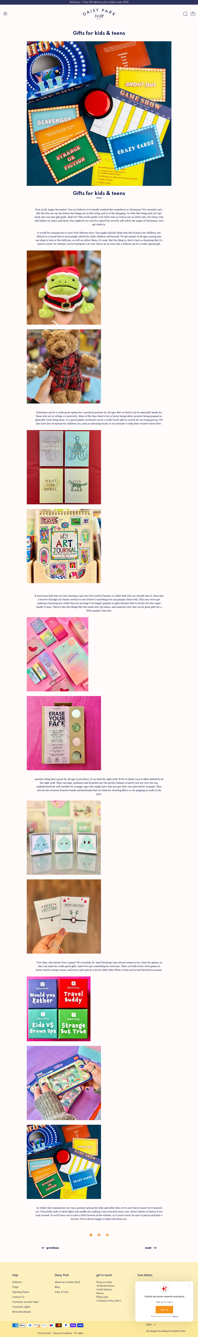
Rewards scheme (21, 1311)
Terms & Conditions (62, 1333)
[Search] (185, 14)
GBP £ (149, 1325)
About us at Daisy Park (67, 1282)
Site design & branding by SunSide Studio (166, 1331)
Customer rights (21, 1306)
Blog (57, 1287)
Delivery (17, 1282)
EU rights (78, 1333)
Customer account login (25, 1301)
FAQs (15, 1287)
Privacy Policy (44, 1333)
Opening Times (20, 1291)
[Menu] (5, 13)
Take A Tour (62, 1291)
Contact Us (18, 1296)
